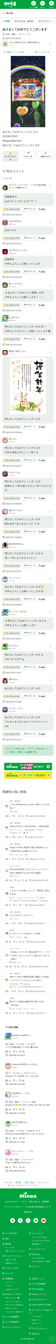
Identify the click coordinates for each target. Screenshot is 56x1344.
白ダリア (15, 510)
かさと (12, 645)
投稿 (7, 21)
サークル (9, 1273)
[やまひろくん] (5, 251)
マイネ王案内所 (12, 1322)
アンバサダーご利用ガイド (14, 1312)
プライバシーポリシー (13, 1207)
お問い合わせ (34, 1201)
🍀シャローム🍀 (16, 611)
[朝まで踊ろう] (5, 352)
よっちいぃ (14, 708)
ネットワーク (10, 1282)
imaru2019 (13, 221)
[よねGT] (5, 320)
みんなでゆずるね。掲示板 (41, 1261)
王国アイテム (36, 1320)
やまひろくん (18, 250)
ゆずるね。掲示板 (25, 21)
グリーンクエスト (13, 1327)
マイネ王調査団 (12, 1317)
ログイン (32, 748)
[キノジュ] (5, 578)
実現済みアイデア (11, 1263)
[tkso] (5, 680)
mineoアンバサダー (13, 1294)
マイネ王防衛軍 (38, 1284)
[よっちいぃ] (5, 709)
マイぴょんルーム (39, 1328)
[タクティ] (5, 473)
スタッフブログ (12, 1268)
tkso (13, 679)
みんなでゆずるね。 (38, 1258)
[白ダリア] (5, 511)
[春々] (5, 440)
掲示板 (9, 13)
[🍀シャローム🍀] (5, 614)
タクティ (13, 472)
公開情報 (9, 1279)
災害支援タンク (37, 1244)
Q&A (7, 1239)
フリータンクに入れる (39, 1237)
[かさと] (5, 648)
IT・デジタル (10, 1247)
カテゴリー (46, 21)
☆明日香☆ (15, 544)
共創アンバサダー (11, 1308)
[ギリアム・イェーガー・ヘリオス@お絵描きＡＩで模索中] (5, 187)
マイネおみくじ (37, 1316)
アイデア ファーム (13, 1256)
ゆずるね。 (37, 1254)
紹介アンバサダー (12, 1298)
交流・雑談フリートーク (18, 34)
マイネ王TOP (11, 1233)
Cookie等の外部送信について (38, 1207)
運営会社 (28, 1212)
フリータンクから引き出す (41, 1240)
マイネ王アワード (39, 1299)
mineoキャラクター (12, 1289)
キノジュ (13, 578)
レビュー (36, 1266)
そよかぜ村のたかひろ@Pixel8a (23, 42)
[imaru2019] (5, 222)
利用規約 (46, 1201)
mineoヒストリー (39, 1294)
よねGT (12, 317)
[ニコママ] (5, 284)
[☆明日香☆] (5, 546)
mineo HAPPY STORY (41, 1305)
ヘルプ (24, 1201)
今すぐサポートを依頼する (14, 1305)
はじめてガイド (12, 1201)
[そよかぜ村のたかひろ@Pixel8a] (5, 43)
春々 (11, 439)
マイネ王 (8, 1286)
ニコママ (15, 284)
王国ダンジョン (38, 1279)
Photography (38, 1289)
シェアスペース (38, 1249)
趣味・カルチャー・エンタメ (15, 1251)
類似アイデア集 (11, 1260)
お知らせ (36, 1334)
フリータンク (37, 1233)
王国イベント (36, 1323)
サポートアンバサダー (13, 1301)
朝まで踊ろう (16, 351)
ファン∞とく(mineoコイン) (41, 1311)
